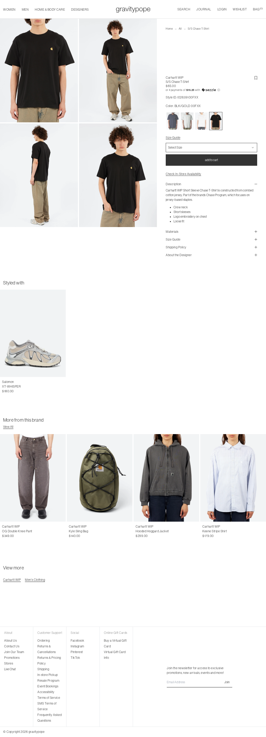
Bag (258, 9)
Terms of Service (48, 698)
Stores (8, 663)
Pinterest (77, 652)
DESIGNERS (80, 9)
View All (8, 427)
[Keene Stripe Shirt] (233, 477)
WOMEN (9, 9)
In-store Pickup (47, 675)
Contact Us (11, 646)
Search (183, 9)
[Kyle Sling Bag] (99, 477)
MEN (25, 9)
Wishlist (240, 9)
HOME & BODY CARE (50, 9)
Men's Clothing (35, 580)
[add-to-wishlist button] (256, 78)
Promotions (11, 658)
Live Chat (10, 669)
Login (222, 9)
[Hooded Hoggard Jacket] (166, 477)
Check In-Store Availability (183, 174)
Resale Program (48, 680)
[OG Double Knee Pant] (33, 477)
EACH (73, 531)
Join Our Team (14, 652)
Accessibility (46, 692)
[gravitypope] (133, 9)
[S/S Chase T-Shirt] (172, 121)
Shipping (43, 669)
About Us (10, 640)
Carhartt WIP (174, 77)
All (180, 28)
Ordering (43, 640)
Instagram (77, 646)
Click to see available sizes (19, 382)
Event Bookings (47, 686)
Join (227, 682)
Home (169, 28)
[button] (211, 90)
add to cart (211, 160)
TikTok (75, 658)
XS (204, 531)
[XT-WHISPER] (33, 333)
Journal (203, 9)
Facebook (77, 640)
